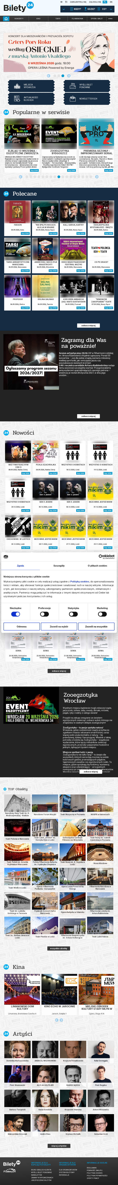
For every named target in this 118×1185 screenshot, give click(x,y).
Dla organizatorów (68, 1170)
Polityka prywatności (97, 1176)
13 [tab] (75, 176)
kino (38, 19)
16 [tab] (86, 176)
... (110, 18)
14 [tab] (79, 176)
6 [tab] (47, 176)
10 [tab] (63, 176)
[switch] (44, 614)
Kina (19, 966)
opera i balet (97, 19)
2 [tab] (59, 75)
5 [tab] (43, 176)
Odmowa (21, 626)
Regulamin (91, 1168)
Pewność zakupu (94, 1170)
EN (111, 2)
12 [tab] (71, 176)
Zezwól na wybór (59, 626)
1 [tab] (55, 75)
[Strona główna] (19, 11)
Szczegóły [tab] (59, 565)
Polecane (25, 193)
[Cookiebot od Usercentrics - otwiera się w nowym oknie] (101, 557)
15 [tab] (83, 176)
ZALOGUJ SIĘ (95, 2)
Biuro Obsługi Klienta (41, 1170)
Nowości (23, 432)
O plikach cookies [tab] (97, 565)
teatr (57, 19)
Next (69, 75)
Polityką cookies (79, 581)
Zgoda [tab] (20, 565)
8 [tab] (55, 176)
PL (105, 2)
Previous (48, 75)
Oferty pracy (93, 1178)
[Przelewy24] (9, 1173)
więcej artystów (59, 1146)
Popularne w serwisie (41, 112)
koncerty (19, 19)
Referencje (64, 1175)
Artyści (22, 1033)
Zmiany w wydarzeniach (42, 1178)
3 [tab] (63, 75)
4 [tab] (39, 176)
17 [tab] (90, 176)
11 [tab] (67, 176)
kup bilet (34, 170)
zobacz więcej (88, 325)
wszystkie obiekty (58, 948)
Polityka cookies (94, 1173)
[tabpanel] (59, 52)
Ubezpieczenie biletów (41, 1180)
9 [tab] (59, 176)
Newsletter (36, 1175)
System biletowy (67, 1172)
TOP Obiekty (18, 789)
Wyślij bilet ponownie (41, 1172)
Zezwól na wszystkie (96, 626)
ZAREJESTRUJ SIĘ (78, 2)
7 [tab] (51, 176)
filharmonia (77, 19)
